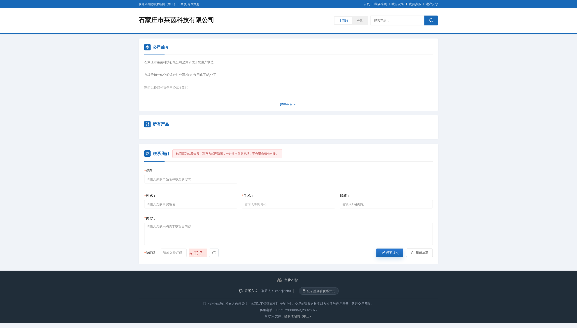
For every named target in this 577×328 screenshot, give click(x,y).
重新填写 (421, 253)
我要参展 (415, 4)
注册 (193, 4)
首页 (367, 4)
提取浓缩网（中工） (298, 316)
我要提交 (392, 253)
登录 (183, 4)
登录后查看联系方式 (320, 291)
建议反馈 (432, 4)
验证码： (151, 253)
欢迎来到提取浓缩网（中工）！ (160, 4)
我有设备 (398, 4)
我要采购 (380, 4)
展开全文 (286, 104)
